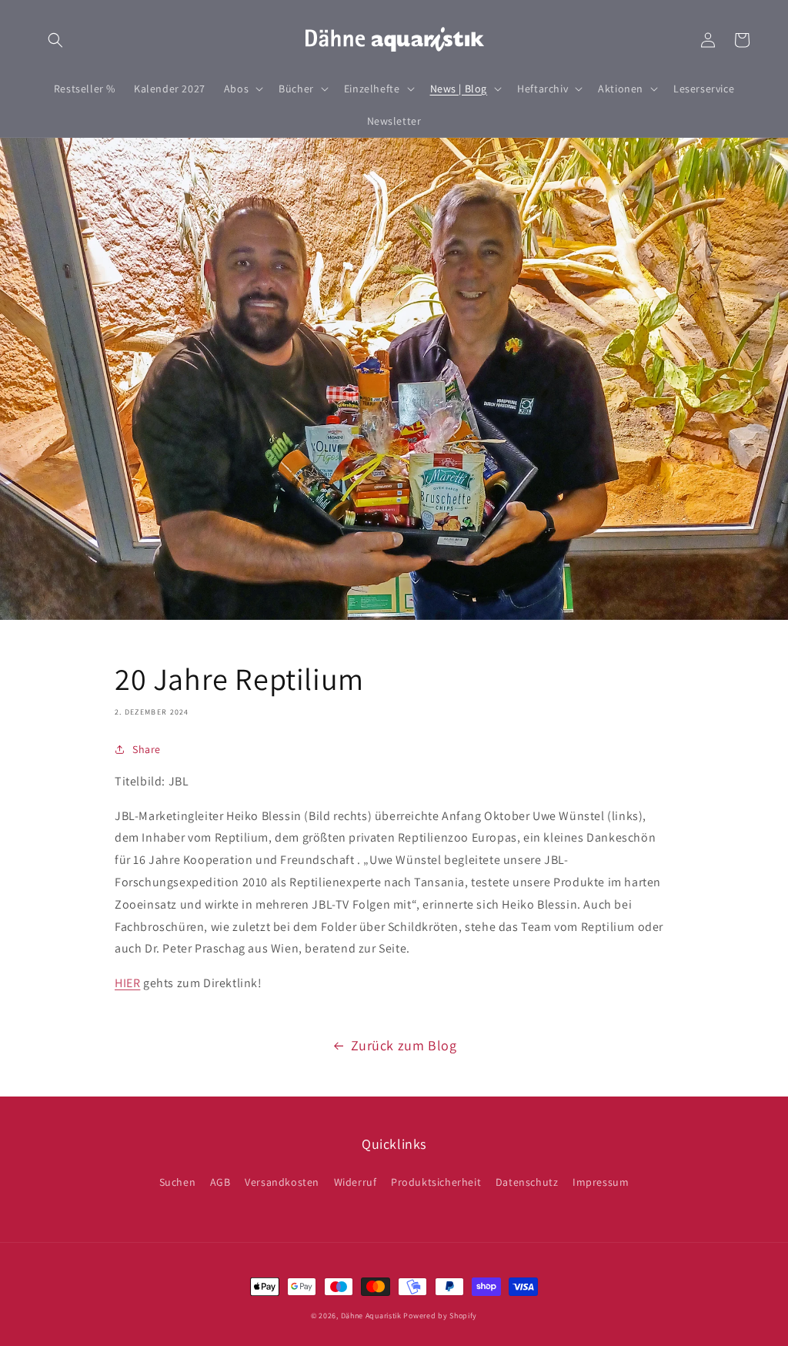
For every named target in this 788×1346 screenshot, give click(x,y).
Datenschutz (527, 1182)
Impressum (601, 1182)
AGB (220, 1182)
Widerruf (355, 1182)
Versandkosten (282, 1182)
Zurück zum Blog (404, 1045)
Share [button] (146, 749)
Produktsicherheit (436, 1182)
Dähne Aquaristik (371, 1316)
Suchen (177, 1182)
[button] (55, 40)
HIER (127, 983)
